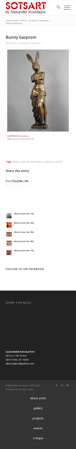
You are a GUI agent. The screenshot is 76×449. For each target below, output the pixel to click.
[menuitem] (56, 7)
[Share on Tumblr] (18, 181)
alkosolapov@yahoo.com (20, 363)
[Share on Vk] (20, 181)
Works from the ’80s (24, 241)
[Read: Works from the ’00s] (9, 225)
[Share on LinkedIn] (16, 181)
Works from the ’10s (24, 213)
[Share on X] (8, 181)
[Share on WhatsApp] (11, 181)
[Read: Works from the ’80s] (9, 243)
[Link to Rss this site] (62, 385)
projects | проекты (30, 43)
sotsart (58, 161)
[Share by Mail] (27, 181)
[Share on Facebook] (6, 181)
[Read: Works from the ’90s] (9, 234)
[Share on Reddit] (23, 181)
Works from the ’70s (24, 250)
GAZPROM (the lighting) (18, 135)
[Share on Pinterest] (14, 181)
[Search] (56, 7)
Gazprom (25, 161)
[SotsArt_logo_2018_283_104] (31, 7)
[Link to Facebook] (56, 385)
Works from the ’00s (24, 222)
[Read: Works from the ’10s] (9, 215)
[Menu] (65, 7)
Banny (15, 161)
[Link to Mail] (67, 385)
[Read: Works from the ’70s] (9, 252)
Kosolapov (36, 161)
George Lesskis (25, 389)
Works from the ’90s (24, 232)
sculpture (48, 161)
